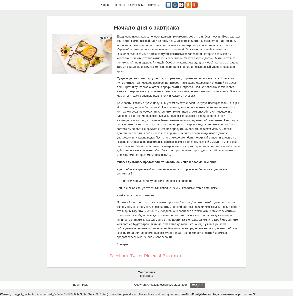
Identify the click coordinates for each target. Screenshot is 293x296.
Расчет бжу (135, 4)
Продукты (153, 4)
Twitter (136, 255)
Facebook (119, 255)
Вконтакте (172, 255)
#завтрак (122, 244)
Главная (105, 4)
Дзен (76, 284)
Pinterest (152, 255)
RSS (85, 284)
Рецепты (119, 4)
